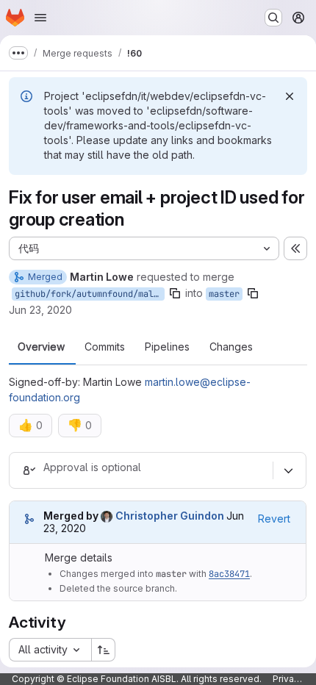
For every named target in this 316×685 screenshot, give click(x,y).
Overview (41, 347)
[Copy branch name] (175, 293)
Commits (105, 347)
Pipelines (167, 347)
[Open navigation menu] (40, 17)
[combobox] (50, 649)
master (224, 294)
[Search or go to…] (273, 17)
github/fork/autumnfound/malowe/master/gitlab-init (90, 294)
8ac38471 (229, 574)
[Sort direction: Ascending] (103, 649)
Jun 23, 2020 (40, 310)
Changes (231, 347)
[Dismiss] (289, 96)
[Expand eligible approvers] (288, 470)
